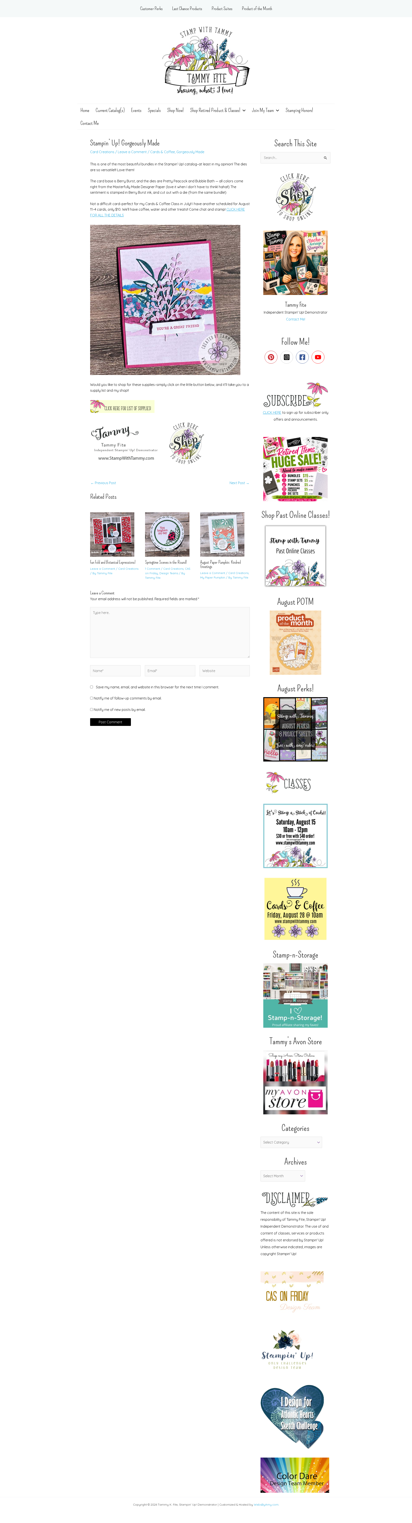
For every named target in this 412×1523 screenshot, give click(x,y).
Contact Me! (295, 319)
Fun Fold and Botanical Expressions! (113, 562)
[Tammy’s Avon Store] (295, 1082)
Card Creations (102, 152)
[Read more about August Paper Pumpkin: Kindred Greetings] (225, 534)
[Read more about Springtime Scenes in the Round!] (170, 534)
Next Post (239, 483)
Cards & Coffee (162, 152)
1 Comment (152, 568)
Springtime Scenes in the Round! (166, 562)
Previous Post (103, 483)
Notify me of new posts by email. (119, 709)
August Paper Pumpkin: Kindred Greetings (220, 564)
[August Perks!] (295, 729)
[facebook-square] (303, 357)
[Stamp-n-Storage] (295, 995)
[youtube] (319, 357)
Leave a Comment (132, 152)
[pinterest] (272, 357)
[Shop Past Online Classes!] (295, 556)
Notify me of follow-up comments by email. (128, 698)
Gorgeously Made (190, 152)
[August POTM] (295, 642)
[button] (242, 110)
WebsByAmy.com (266, 1504)
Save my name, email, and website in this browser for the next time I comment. (157, 687)
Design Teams (168, 573)
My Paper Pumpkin (212, 577)
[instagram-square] (287, 357)
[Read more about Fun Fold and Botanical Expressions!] (115, 534)
